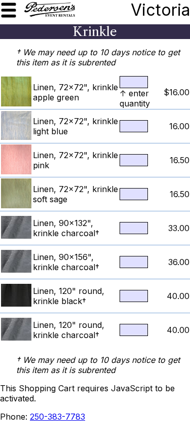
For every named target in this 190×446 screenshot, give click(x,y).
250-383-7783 (57, 417)
